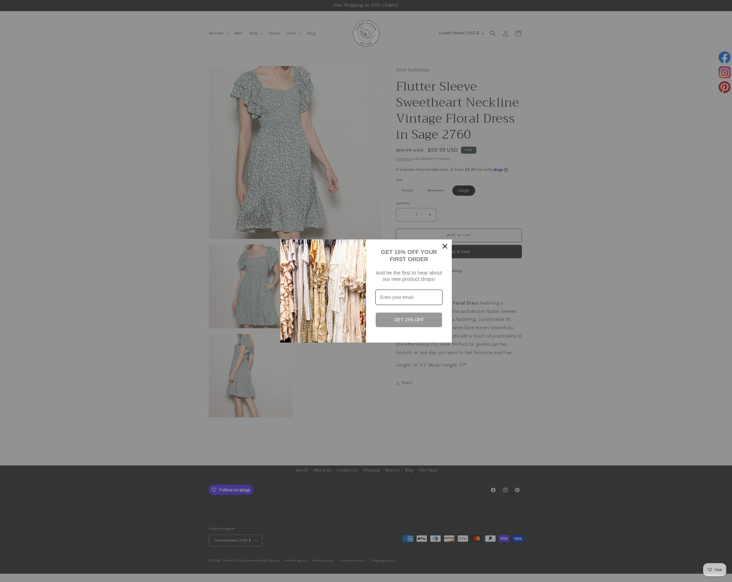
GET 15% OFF (409, 319)
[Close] (445, 246)
